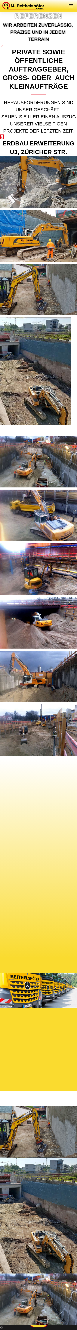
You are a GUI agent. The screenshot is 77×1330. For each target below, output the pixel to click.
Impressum (22, 1050)
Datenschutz (51, 1050)
